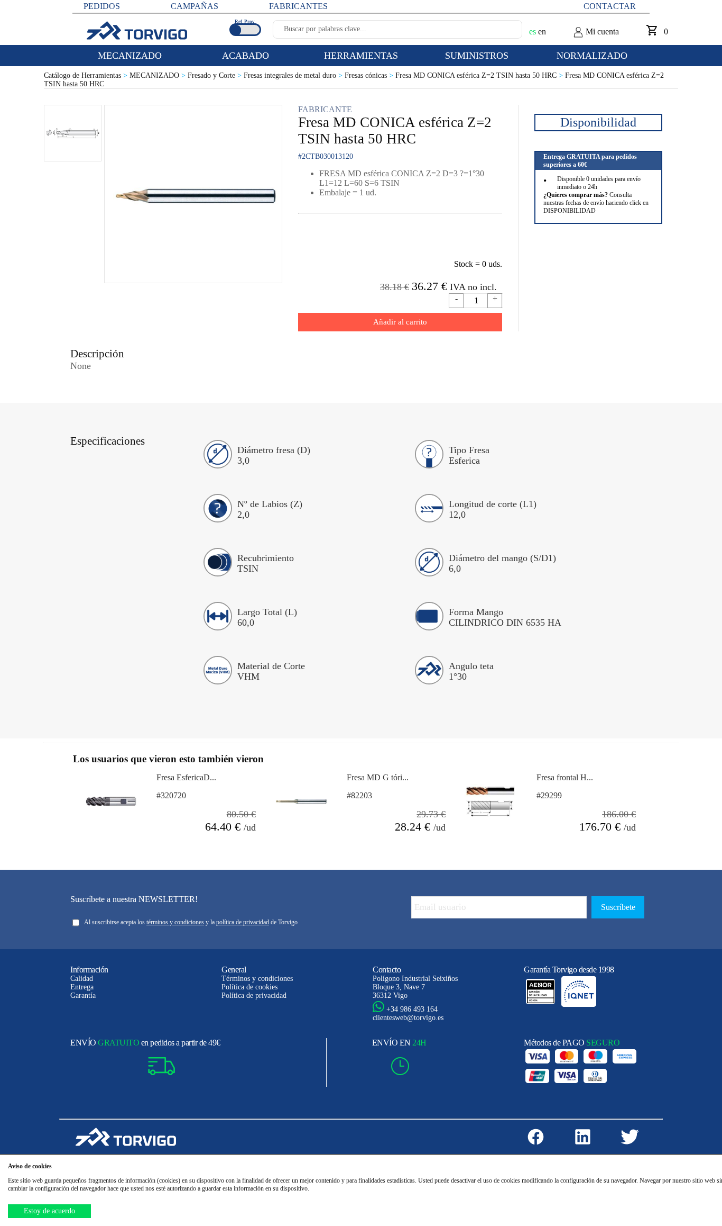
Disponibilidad (598, 122)
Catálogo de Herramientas (86, 75)
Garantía (83, 995)
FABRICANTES (298, 6)
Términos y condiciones (257, 978)
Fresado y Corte (216, 75)
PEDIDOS (102, 6)
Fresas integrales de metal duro (294, 75)
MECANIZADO (158, 75)
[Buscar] (501, 32)
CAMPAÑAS (194, 6)
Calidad (81, 978)
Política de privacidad (253, 995)
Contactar (610, 6)
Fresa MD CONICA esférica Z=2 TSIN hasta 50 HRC (480, 75)
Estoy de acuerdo (49, 1211)
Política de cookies (249, 987)
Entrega (82, 987)
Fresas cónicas (370, 75)
